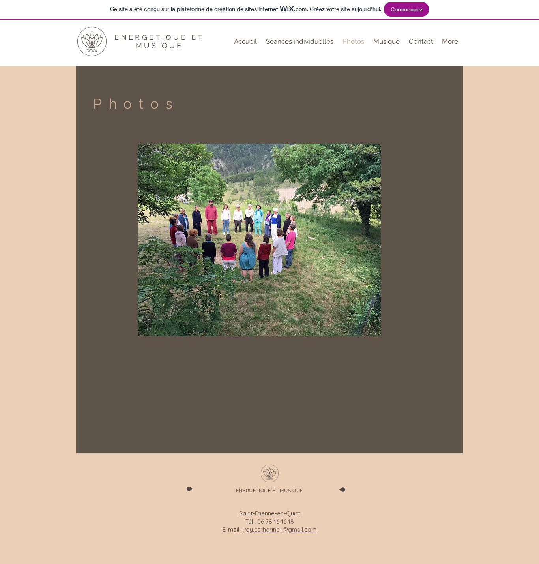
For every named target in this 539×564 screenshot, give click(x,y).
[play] (369, 324)
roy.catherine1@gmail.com (279, 529)
